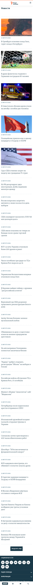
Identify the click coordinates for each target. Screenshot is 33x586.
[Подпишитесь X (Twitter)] (11, 562)
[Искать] (28, 583)
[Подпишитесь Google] (3, 562)
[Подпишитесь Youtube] (15, 562)
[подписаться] (7, 567)
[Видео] (20, 583)
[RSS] (28, 562)
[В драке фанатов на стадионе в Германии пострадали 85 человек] (16, 59)
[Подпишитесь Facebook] (7, 562)
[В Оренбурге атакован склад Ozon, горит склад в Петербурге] (16, 27)
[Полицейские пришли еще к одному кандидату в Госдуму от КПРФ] (16, 124)
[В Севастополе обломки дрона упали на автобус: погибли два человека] (16, 92)
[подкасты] (13, 583)
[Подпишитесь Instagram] (24, 562)
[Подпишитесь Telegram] (20, 562)
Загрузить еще (16, 548)
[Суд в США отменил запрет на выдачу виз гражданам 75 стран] (16, 156)
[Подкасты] (3, 567)
